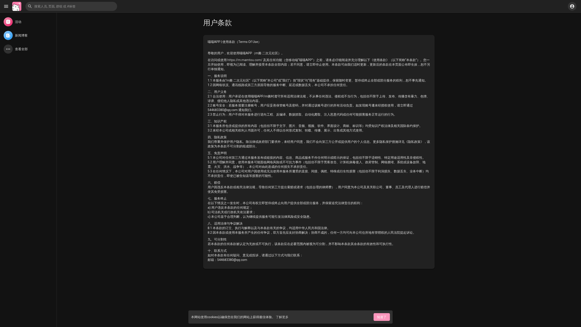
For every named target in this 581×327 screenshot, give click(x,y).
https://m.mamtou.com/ (244, 60)
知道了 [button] (382, 317)
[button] (71, 6)
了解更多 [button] (282, 317)
